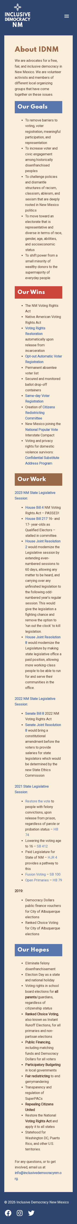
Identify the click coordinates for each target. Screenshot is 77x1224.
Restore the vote (37, 801)
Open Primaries (37, 880)
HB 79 (57, 880)
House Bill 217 (36, 519)
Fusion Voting (35, 874)
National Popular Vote (41, 430)
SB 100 (55, 874)
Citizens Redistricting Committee (40, 413)
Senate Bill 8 (34, 713)
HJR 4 (52, 857)
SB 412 (42, 846)
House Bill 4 (34, 507)
